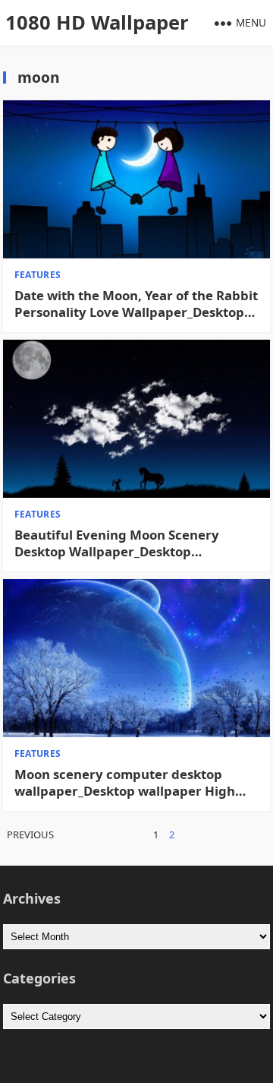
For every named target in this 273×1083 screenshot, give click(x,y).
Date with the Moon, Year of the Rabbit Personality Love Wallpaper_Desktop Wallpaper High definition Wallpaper (136, 304)
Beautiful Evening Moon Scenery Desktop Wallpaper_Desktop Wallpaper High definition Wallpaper (130, 543)
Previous (30, 834)
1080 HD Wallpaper (97, 22)
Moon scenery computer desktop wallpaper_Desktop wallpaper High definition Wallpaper (124, 783)
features (37, 274)
